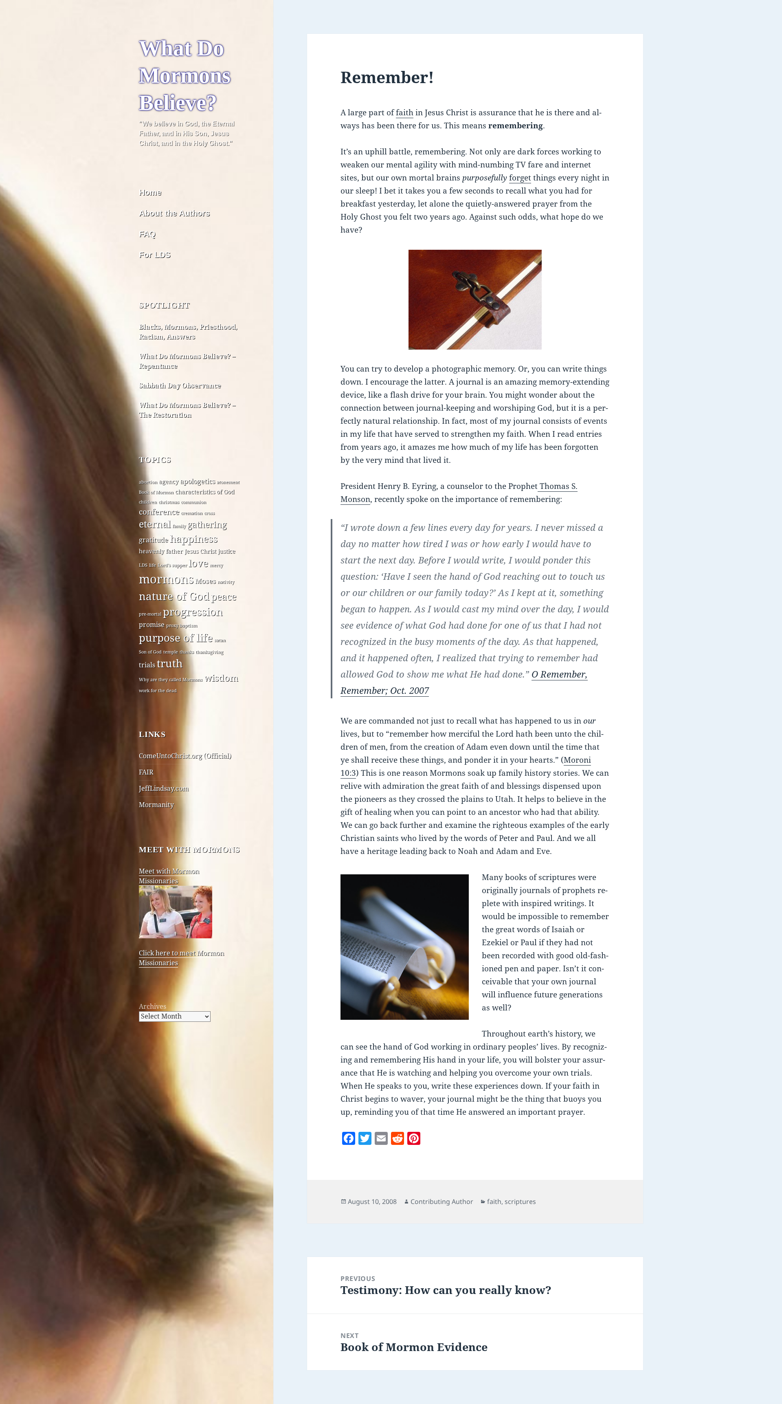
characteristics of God (205, 491)
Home (150, 192)
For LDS (154, 254)
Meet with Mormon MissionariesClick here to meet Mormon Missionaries (181, 917)
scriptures (520, 1201)
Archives (152, 1006)
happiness (193, 538)
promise (152, 624)
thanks (187, 652)
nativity (225, 582)
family (179, 526)
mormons (166, 579)
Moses (205, 580)
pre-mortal (150, 614)
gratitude (153, 539)
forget (520, 177)
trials (147, 664)
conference (159, 511)
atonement (228, 482)
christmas (168, 502)
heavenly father (161, 551)
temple (170, 652)
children (148, 502)
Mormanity (156, 804)
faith (404, 112)
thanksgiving (209, 652)
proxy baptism (181, 625)
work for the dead (158, 690)
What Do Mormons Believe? (185, 75)
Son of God (150, 652)
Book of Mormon (156, 492)
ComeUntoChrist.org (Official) (185, 755)
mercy (216, 565)
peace (223, 596)
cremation (191, 513)
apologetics (197, 481)
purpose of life (176, 637)
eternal (155, 524)
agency (168, 481)
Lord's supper (172, 565)
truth (170, 663)
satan (220, 640)
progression (193, 612)
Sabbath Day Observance (180, 385)
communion (193, 502)
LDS (143, 565)
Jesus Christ (200, 551)
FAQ (147, 233)
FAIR (146, 772)
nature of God (174, 596)
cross (209, 513)
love (198, 563)
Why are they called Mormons (170, 679)
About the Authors (174, 213)
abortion (148, 482)
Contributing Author (442, 1201)
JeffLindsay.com (164, 788)
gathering (206, 524)
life (152, 565)
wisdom (221, 678)
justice (226, 551)
